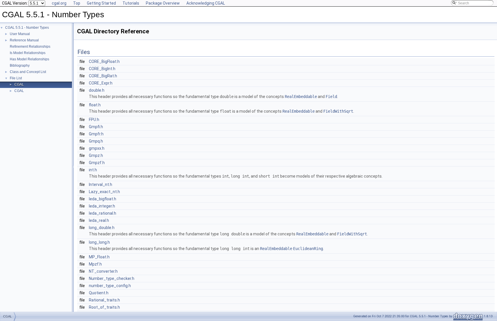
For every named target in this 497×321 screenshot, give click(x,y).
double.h (96, 90)
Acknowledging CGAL (205, 3)
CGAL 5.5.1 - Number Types (27, 28)
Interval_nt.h (100, 184)
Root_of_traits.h (104, 307)
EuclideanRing (308, 248)
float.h (95, 105)
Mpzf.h (95, 264)
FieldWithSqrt (338, 111)
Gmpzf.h (97, 162)
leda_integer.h (102, 206)
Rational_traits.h (104, 300)
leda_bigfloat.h (102, 199)
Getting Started (101, 3)
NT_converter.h (103, 271)
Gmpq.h (96, 141)
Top (76, 3)
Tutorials (131, 3)
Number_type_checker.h (111, 278)
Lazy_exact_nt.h (104, 191)
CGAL (19, 84)
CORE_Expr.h (100, 83)
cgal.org (59, 3)
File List (16, 78)
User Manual (20, 34)
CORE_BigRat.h (103, 76)
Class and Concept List (28, 72)
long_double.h (101, 227)
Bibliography (20, 66)
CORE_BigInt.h (102, 68)
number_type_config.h (110, 285)
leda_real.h (99, 220)
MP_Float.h (99, 257)
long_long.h (99, 242)
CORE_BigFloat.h (104, 61)
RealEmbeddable (301, 96)
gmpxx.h (96, 148)
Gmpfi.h (96, 126)
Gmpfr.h (96, 134)
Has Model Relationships (29, 59)
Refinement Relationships (30, 47)
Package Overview (163, 3)
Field (331, 96)
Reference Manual (24, 40)
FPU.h (94, 119)
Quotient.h (98, 293)
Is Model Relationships (27, 53)
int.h (93, 170)
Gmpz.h (96, 155)
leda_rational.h (102, 213)
